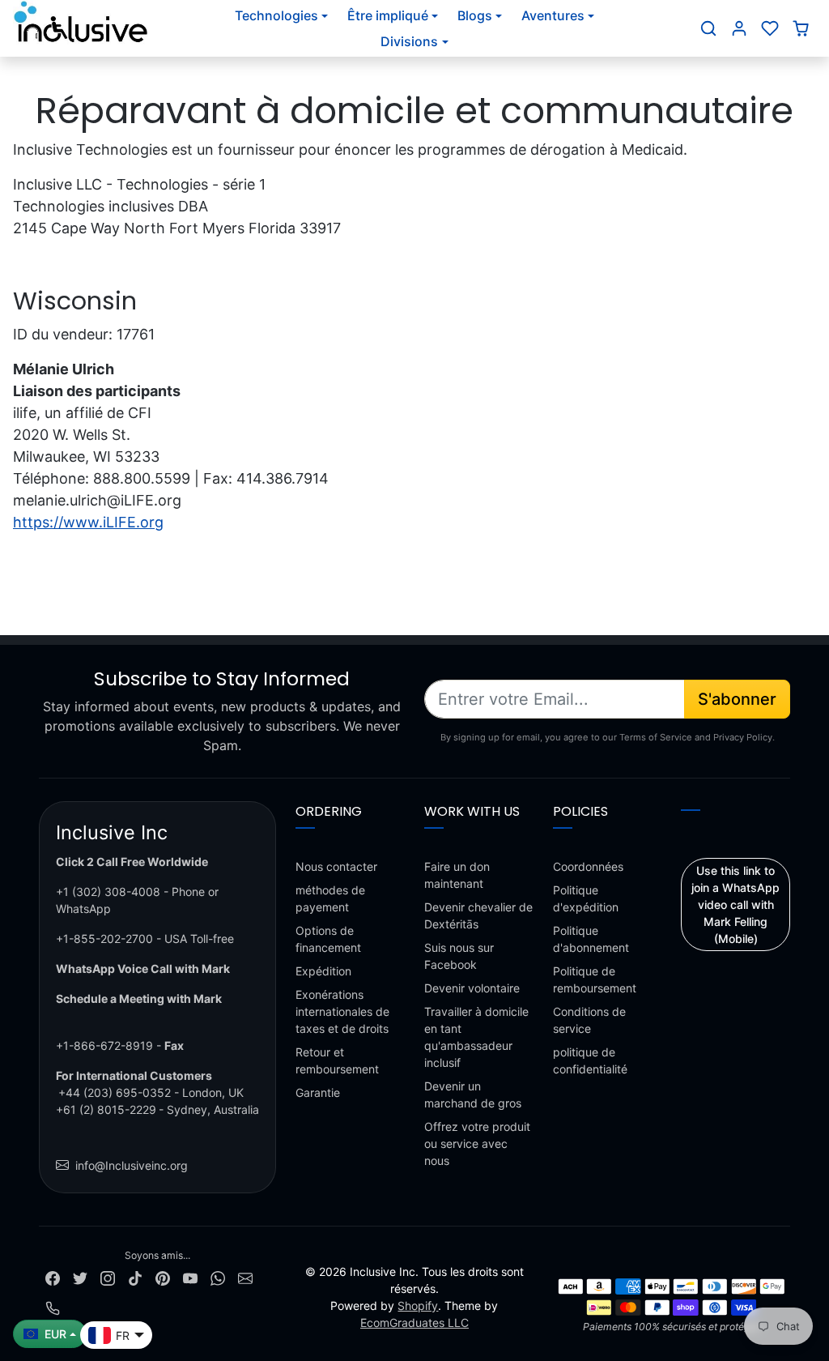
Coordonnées (588, 866)
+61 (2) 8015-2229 (106, 1109)
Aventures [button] (553, 15)
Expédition (323, 971)
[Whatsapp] (218, 1277)
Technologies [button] (276, 15)
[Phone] (52, 1307)
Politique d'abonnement (591, 939)
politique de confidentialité (590, 1060)
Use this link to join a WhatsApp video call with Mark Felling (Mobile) (735, 904)
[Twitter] (80, 1277)
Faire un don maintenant (457, 875)
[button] (708, 28)
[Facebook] (52, 1277)
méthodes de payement (330, 898)
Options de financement (328, 939)
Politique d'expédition (586, 898)
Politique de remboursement (594, 979)
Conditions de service (589, 1020)
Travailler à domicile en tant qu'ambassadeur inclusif (476, 1037)
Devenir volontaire (472, 988)
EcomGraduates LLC (414, 1322)
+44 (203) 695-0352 (114, 1092)
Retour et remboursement (337, 1060)
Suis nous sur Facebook (459, 956)
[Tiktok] (135, 1277)
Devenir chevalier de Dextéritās (478, 915)
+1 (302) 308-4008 (108, 891)
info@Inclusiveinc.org (131, 1165)
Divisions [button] (409, 41)
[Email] (245, 1277)
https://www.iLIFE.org (88, 522)
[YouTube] (190, 1277)
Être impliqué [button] (387, 15)
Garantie (317, 1092)
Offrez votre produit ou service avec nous (477, 1143)
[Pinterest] (162, 1277)
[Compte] (739, 28)
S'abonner (737, 699)
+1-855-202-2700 (104, 938)
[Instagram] (107, 1277)
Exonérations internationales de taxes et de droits (342, 1011)
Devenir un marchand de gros (472, 1094)
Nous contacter (336, 866)
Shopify (417, 1305)
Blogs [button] (474, 15)
